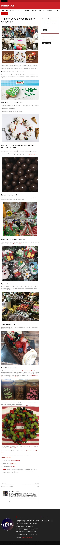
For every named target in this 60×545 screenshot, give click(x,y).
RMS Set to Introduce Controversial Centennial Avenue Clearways (8, 485)
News (40, 10)
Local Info (34, 10)
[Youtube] (52, 521)
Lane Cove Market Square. (32, 154)
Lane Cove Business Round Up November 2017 (31, 485)
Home (3, 10)
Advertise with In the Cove (48, 10)
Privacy (45, 541)
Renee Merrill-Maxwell (6, 23)
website (4, 469)
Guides (22, 10)
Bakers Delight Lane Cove (10, 195)
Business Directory (10, 10)
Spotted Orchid (6, 284)
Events (16, 10)
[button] (57, 10)
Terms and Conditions (39, 541)
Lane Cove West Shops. (17, 243)
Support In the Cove (46, 43)
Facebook (8, 461)
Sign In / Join (4, 0)
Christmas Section (13, 447)
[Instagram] (45, 521)
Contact (49, 541)
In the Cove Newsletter (15, 460)
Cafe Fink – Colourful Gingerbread (13, 239)
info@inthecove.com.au (6, 457)
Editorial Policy (54, 541)
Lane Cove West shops (15, 376)
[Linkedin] (10, 502)
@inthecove (13, 463)
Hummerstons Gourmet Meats (27, 370)
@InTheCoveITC (13, 464)
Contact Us (10, 0)
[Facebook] (42, 521)
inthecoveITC (12, 466)
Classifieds (27, 10)
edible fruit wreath (27, 405)
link (36, 446)
